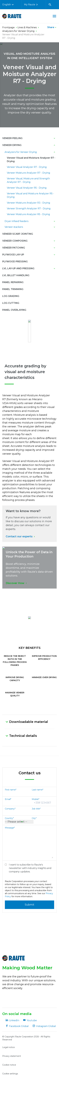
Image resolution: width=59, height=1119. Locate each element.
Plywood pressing (15, 261)
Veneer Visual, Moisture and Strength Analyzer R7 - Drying (28, 180)
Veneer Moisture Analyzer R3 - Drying (28, 202)
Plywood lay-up (13, 254)
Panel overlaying (14, 310)
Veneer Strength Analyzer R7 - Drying (29, 208)
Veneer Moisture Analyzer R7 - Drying (28, 172)
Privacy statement (11, 1056)
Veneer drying (11, 145)
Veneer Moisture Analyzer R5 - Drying (28, 214)
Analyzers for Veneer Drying (21, 152)
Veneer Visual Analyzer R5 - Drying (27, 187)
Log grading (10, 296)
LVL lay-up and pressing (18, 268)
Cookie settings (10, 1073)
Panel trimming (12, 289)
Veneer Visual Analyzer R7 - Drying (27, 167)
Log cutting (10, 303)
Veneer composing (14, 240)
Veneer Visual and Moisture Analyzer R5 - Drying (30, 195)
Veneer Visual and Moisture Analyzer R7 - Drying (31, 159)
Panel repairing (12, 282)
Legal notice (8, 1047)
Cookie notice (9, 1065)
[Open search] (50, 4)
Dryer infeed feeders (16, 221)
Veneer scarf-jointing (17, 234)
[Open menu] (54, 16)
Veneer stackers (14, 227)
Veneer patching (13, 247)
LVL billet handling (15, 275)
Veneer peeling (12, 138)
